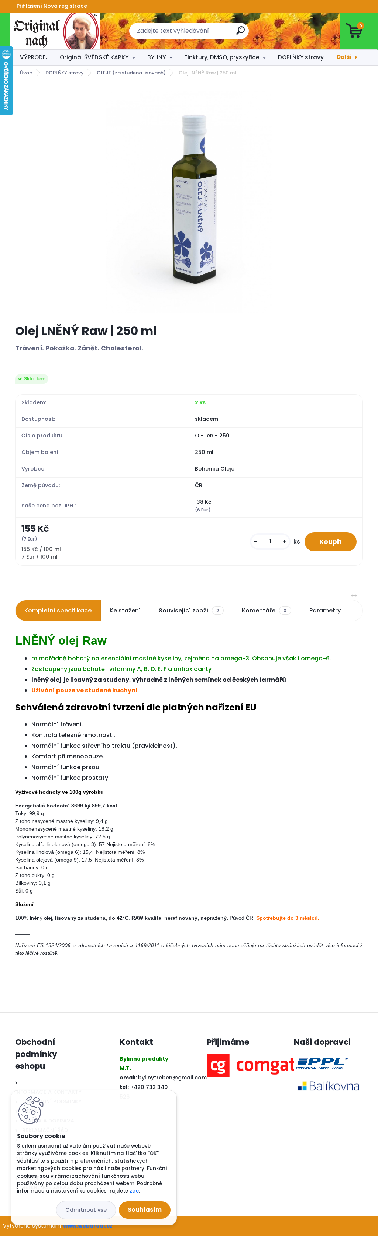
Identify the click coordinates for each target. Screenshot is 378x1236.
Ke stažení (125, 610)
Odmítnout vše (86, 1210)
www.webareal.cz (88, 1225)
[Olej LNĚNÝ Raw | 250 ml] (189, 202)
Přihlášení (29, 6)
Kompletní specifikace (58, 610)
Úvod (26, 72)
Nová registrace (65, 6)
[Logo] (55, 31)
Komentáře (264, 610)
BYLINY (156, 57)
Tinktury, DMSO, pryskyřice (221, 57)
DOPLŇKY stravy (301, 57)
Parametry (325, 610)
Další (344, 57)
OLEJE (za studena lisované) (131, 72)
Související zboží (189, 610)
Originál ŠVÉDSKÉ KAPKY (94, 57)
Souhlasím (145, 1209)
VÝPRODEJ (34, 57)
